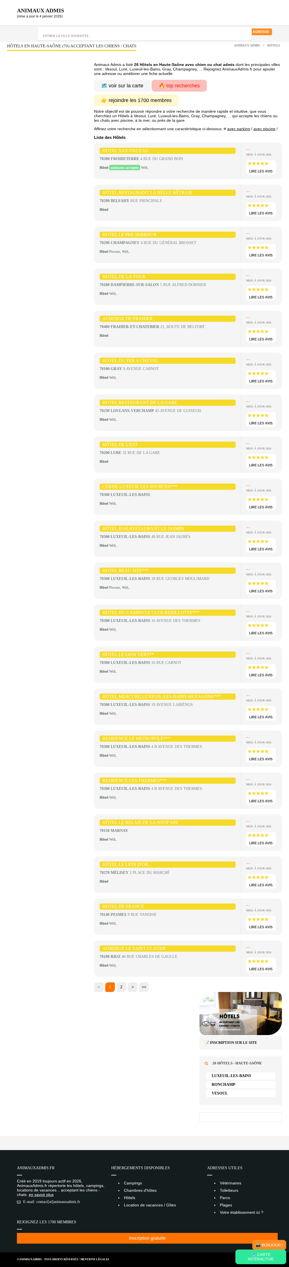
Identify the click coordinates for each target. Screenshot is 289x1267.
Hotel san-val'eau (125, 150)
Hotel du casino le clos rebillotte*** (150, 612)
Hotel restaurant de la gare (139, 402)
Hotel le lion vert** (128, 654)
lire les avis (261, 171)
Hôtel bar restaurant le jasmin (143, 528)
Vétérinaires (230, 1183)
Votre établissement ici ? (241, 1212)
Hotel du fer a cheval (130, 360)
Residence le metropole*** (136, 738)
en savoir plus (41, 1194)
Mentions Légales (94, 1259)
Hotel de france (123, 906)
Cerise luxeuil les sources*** (139, 486)
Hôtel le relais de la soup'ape (140, 822)
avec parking (238, 129)
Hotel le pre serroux (129, 234)
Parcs (225, 1197)
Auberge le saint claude (134, 948)
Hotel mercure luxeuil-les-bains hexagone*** (161, 696)
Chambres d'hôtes (140, 1190)
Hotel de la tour (124, 276)
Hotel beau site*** (125, 570)
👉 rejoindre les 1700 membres (136, 100)
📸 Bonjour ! (269, 1245)
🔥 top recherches (179, 85)
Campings (133, 1183)
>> (144, 987)
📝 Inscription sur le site (231, 1042)
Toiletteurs (229, 1190)
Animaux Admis (40, 10)
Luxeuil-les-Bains (231, 1076)
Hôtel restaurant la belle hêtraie (147, 192)
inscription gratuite (147, 1238)
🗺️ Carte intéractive (261, 1256)
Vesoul (220, 1093)
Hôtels (273, 45)
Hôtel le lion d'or (125, 864)
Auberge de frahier (127, 318)
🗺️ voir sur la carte (122, 85)
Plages (226, 1205)
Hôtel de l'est (120, 444)
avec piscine (264, 129)
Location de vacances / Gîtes (150, 1205)
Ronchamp (223, 1084)
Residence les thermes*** (134, 780)
